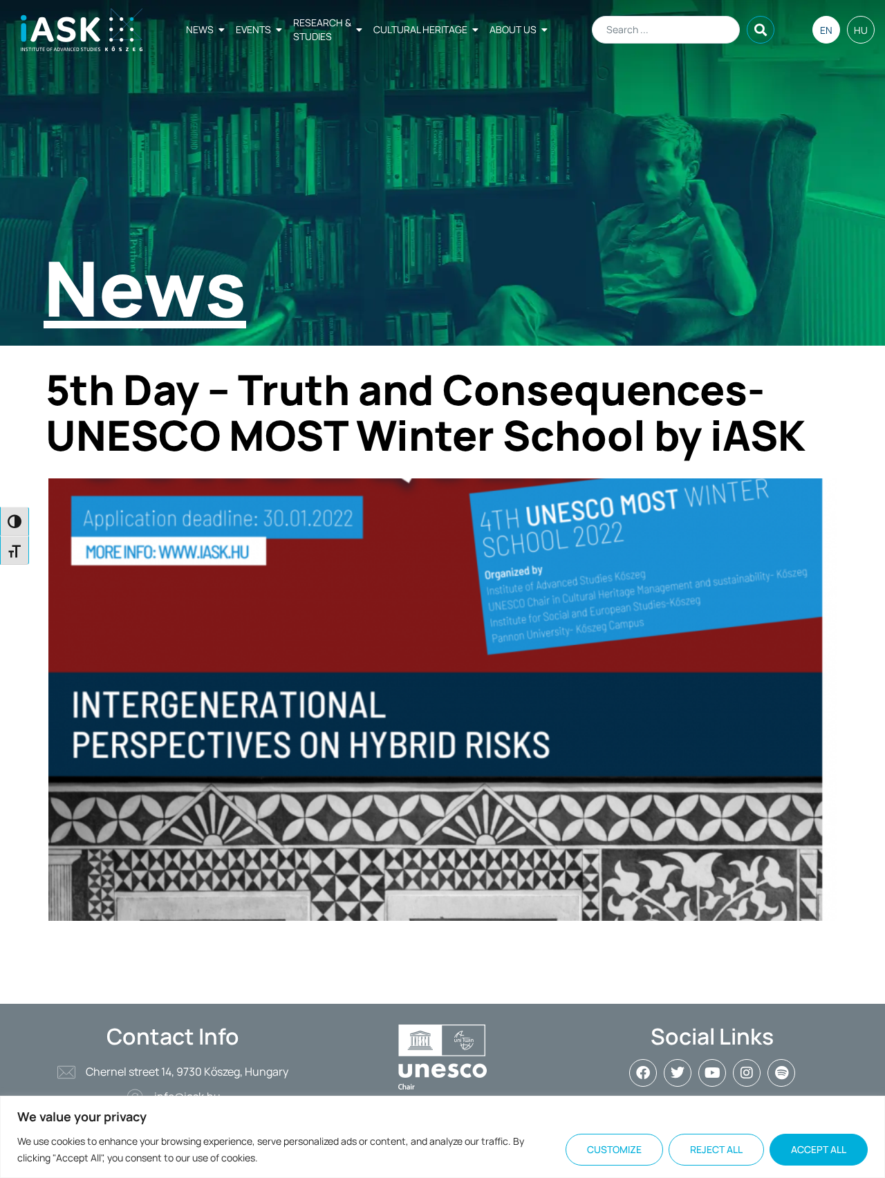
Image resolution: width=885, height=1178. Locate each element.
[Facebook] (643, 1073)
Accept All (818, 1149)
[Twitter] (677, 1073)
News (200, 29)
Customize (614, 1149)
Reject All (716, 1149)
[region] (442, 1137)
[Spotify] (781, 1073)
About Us (513, 29)
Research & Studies (322, 29)
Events (253, 29)
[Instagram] (747, 1073)
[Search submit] (760, 30)
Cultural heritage (420, 29)
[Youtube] (712, 1073)
